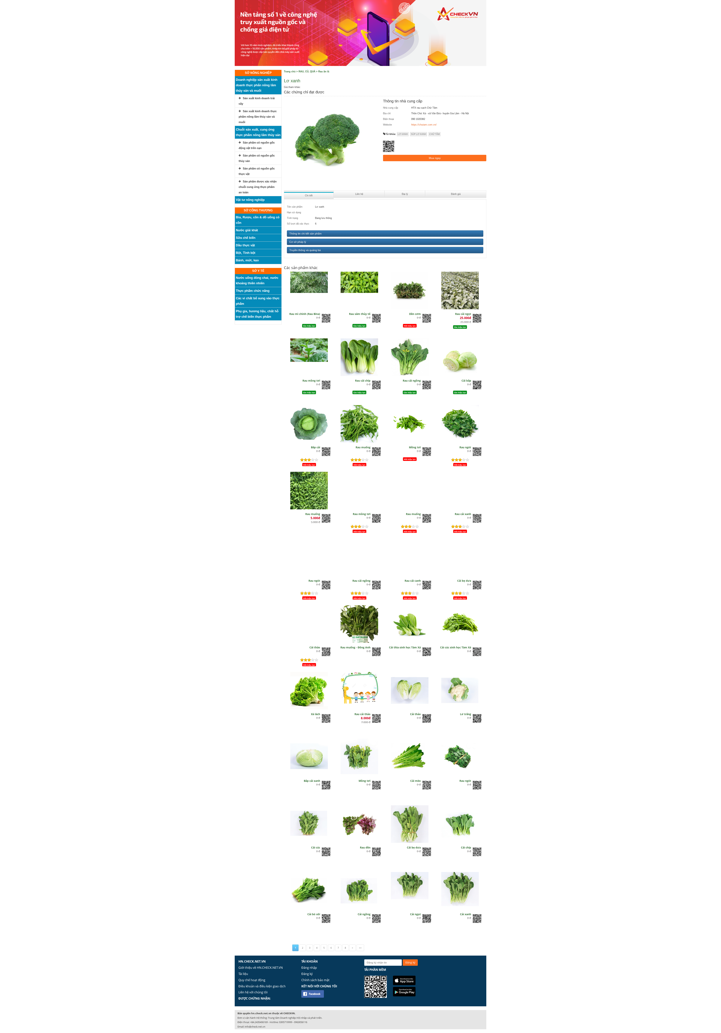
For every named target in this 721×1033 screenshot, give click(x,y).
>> (360, 947)
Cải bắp (466, 380)
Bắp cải (315, 447)
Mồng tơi (415, 447)
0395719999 (285, 1022)
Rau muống (363, 447)
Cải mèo (415, 781)
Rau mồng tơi (311, 380)
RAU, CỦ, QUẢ (307, 71)
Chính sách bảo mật (315, 980)
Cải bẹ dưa (464, 580)
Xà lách (315, 714)
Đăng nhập (309, 968)
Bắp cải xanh (312, 781)
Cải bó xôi (313, 914)
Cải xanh (465, 914)
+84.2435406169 (259, 1022)
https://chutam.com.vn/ (424, 124)
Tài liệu (243, 974)
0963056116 (300, 1022)
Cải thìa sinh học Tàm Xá (405, 647)
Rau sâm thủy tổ (359, 314)
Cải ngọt (415, 914)
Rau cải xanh (463, 514)
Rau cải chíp (362, 380)
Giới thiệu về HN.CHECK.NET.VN (260, 968)
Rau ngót (465, 447)
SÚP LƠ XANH (418, 134)
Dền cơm (415, 314)
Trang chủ (290, 71)
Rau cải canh (413, 580)
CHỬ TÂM (434, 134)
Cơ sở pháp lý (297, 241)
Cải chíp (466, 847)
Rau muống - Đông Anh (355, 647)
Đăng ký (307, 974)
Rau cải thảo (362, 714)
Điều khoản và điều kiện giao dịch (262, 986)
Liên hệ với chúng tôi (253, 992)
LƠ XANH (403, 134)
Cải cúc (315, 847)
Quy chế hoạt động (251, 980)
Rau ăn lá (323, 71)
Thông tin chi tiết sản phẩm (305, 233)
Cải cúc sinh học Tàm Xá (455, 647)
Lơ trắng (465, 714)
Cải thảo (314, 647)
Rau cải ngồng (412, 380)
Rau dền (365, 847)
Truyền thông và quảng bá (305, 250)
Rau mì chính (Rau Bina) (304, 314)
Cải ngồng (364, 914)
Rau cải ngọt (463, 314)
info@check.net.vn (255, 1026)
